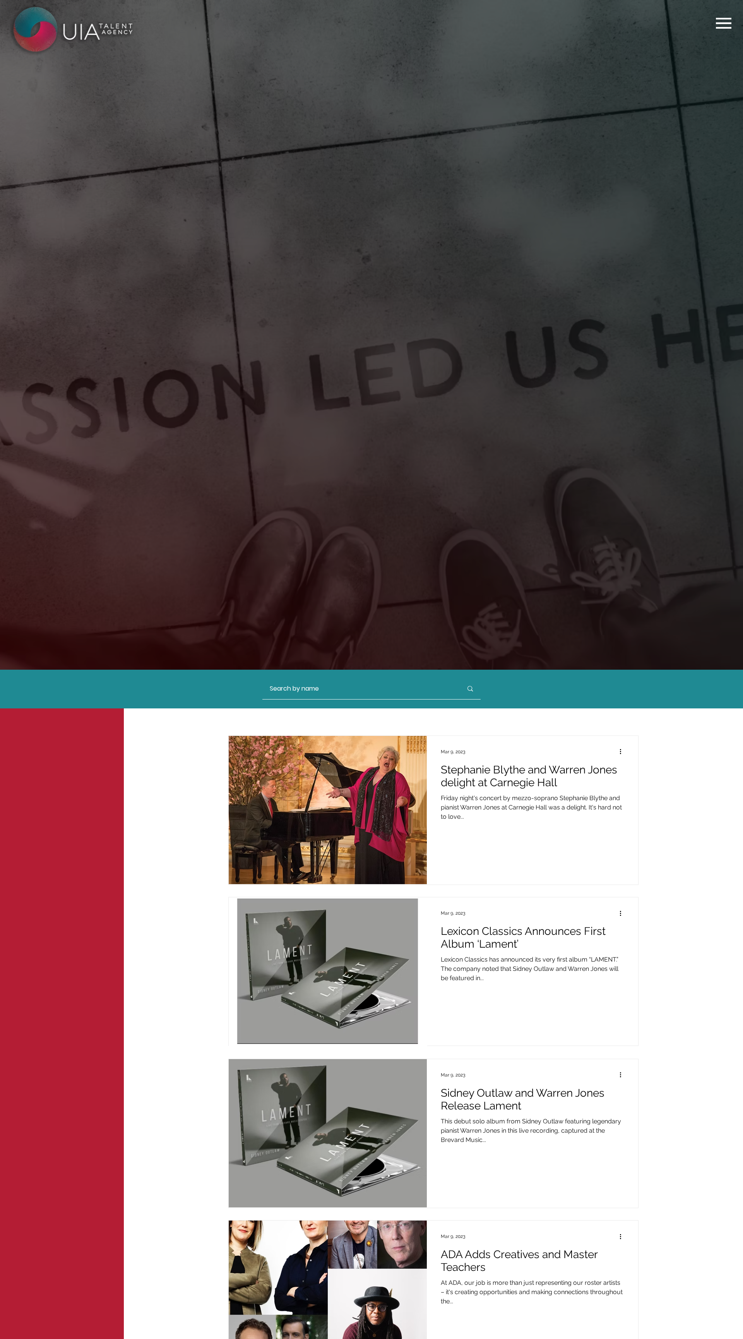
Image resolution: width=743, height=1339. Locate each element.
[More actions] (623, 751)
